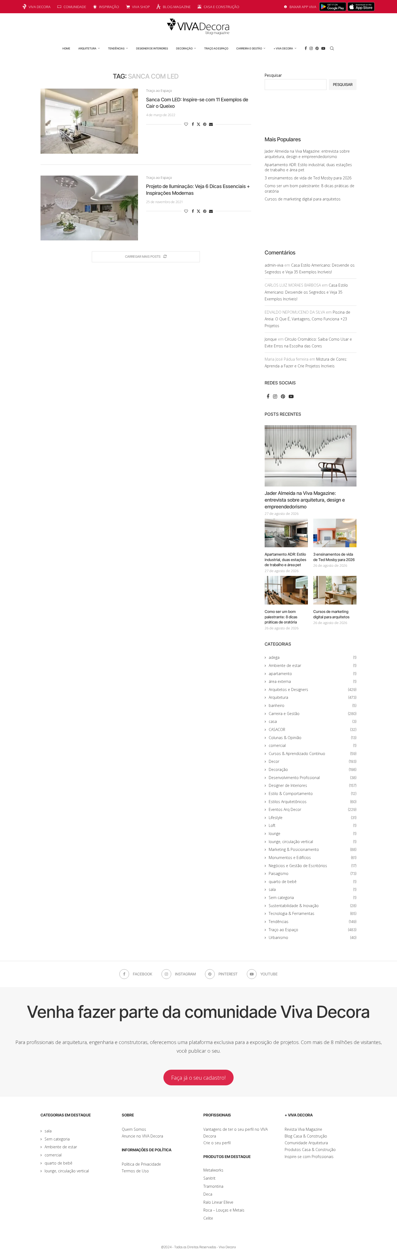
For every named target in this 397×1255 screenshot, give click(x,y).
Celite (208, 1218)
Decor (312, 761)
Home (66, 48)
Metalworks (213, 1170)
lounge (312, 833)
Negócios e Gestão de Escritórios (312, 865)
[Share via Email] (211, 124)
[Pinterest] (317, 48)
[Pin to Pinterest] (204, 124)
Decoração (184, 48)
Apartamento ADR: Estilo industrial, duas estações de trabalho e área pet (285, 559)
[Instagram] (311, 48)
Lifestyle (312, 817)
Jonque (271, 339)
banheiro (312, 705)
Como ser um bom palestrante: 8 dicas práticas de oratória (281, 616)
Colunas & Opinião (312, 737)
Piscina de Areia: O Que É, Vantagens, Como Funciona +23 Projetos (307, 319)
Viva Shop (141, 6)
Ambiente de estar (312, 665)
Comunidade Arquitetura (306, 1142)
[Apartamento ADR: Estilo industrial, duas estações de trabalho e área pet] (286, 533)
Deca (207, 1194)
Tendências (116, 48)
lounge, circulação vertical (312, 841)
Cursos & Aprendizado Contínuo (312, 753)
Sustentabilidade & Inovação (312, 905)
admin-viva (274, 265)
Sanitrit (209, 1178)
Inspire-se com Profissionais (309, 1156)
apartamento (312, 673)
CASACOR (312, 729)
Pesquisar (273, 75)
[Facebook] (306, 48)
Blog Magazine (177, 6)
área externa (312, 681)
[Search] (332, 48)
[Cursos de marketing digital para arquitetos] (334, 590)
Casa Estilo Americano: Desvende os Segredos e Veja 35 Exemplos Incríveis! (306, 292)
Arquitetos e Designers (312, 689)
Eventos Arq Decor (312, 809)
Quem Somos (134, 1129)
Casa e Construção (221, 6)
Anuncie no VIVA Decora (142, 1136)
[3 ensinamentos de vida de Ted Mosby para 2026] (334, 533)
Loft (312, 825)
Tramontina (213, 1186)
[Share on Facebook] (193, 124)
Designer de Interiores (152, 48)
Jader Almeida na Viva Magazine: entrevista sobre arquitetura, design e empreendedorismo (307, 154)
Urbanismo (312, 937)
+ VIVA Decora (283, 48)
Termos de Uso (135, 1170)
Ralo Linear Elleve (218, 1202)
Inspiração (109, 6)
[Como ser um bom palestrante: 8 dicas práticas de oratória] (286, 590)
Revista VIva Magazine (303, 1129)
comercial (312, 745)
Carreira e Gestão (249, 48)
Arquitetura (87, 48)
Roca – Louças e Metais (223, 1210)
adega (312, 657)
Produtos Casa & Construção (310, 1149)
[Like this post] (186, 124)
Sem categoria (312, 897)
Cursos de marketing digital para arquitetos (303, 199)
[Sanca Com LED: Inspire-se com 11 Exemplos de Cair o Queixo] (89, 121)
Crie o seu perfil (217, 1142)
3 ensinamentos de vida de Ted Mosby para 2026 (308, 177)
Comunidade (74, 6)
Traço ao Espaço (216, 48)
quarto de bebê (312, 881)
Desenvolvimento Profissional (312, 777)
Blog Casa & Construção (306, 1136)
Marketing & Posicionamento (312, 849)
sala (312, 889)
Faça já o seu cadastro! (198, 1077)
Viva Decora (40, 6)
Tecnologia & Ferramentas (312, 913)
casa (312, 721)
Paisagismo (312, 873)
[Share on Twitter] (198, 124)
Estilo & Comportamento (312, 793)
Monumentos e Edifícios (312, 857)
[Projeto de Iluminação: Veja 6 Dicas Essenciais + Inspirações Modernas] (89, 208)
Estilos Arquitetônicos (312, 801)
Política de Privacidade (141, 1164)
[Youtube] (323, 48)
